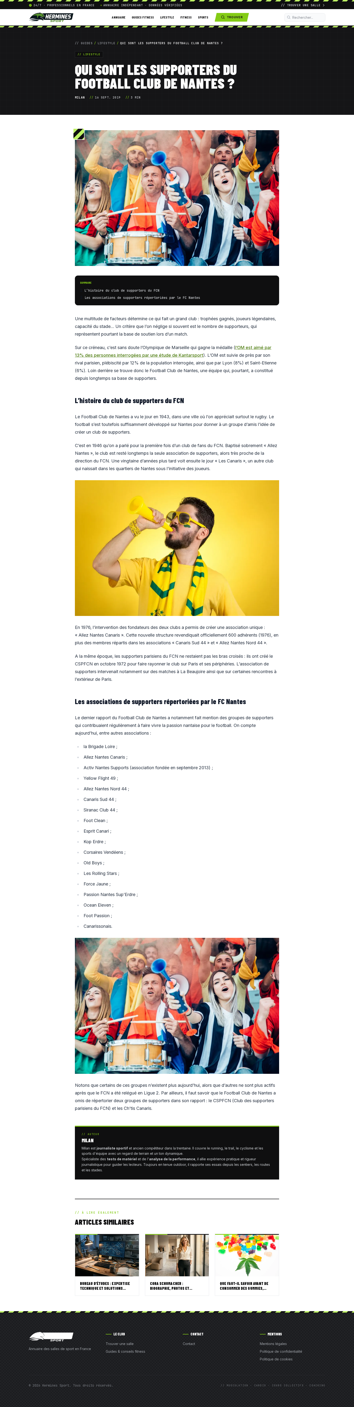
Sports (203, 17)
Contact (189, 1344)
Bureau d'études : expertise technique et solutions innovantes (105, 1288)
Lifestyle (167, 17)
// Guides (84, 43)
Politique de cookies (276, 1359)
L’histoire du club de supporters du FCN (121, 290)
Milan (80, 97)
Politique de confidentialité (281, 1351)
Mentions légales (273, 1344)
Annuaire (118, 17)
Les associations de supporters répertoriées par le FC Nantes (142, 297)
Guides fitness (143, 17)
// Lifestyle (89, 54)
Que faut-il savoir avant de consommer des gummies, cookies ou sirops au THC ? (244, 1288)
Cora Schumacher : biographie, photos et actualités (170, 1288)
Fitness (186, 17)
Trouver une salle (120, 1344)
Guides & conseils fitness (125, 1351)
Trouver (235, 17)
